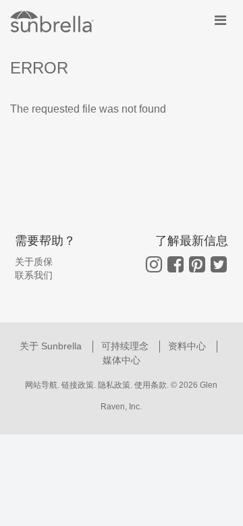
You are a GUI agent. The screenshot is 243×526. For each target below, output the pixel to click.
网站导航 (41, 385)
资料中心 (188, 346)
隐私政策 (114, 385)
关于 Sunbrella (52, 346)
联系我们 (34, 275)
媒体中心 (121, 360)
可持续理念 (126, 346)
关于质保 (34, 261)
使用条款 (150, 385)
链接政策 (77, 385)
